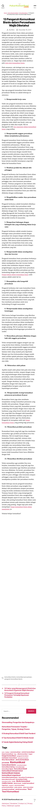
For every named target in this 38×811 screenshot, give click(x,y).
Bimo (12, 30)
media (13, 781)
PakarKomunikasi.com (15, 799)
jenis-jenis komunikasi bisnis (15, 63)
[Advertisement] (19, 595)
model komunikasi (28, 783)
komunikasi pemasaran (10, 777)
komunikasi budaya (21, 765)
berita (3, 752)
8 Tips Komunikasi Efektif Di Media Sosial (18, 738)
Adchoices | (6, 803)
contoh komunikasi (27, 752)
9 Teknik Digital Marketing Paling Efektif (17, 742)
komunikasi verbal (6, 781)
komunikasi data (19, 767)
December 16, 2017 (25, 30)
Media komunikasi (23, 781)
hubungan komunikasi (23, 758)
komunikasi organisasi (11, 775)
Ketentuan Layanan (13, 806)
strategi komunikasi (8, 789)
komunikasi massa (11, 773)
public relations (18, 787)
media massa (7, 783)
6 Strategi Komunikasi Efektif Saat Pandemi (18, 733)
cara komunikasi (15, 752)
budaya (7, 752)
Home (5, 13)
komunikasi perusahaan (24, 677)
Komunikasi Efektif (20, 769)
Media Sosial (17, 783)
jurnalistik (5, 763)
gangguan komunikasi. (23, 756)
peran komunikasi (19, 785)
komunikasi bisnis (10, 677)
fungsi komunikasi (9, 756)
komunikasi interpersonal (12, 771)
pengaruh (11, 785)
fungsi (30, 754)
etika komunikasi (22, 754)
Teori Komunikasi (10, 791)
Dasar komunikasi (7, 754)
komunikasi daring (8, 767)
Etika (15, 754)
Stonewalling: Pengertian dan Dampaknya (18, 722)
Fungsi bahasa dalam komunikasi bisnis (15, 275)
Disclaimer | (14, 803)
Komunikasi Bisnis (23, 13)
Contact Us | (23, 803)
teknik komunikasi (21, 789)
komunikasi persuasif (8, 779)
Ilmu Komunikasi (8, 760)
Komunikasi (17, 762)
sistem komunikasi (28, 787)
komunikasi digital (7, 769)
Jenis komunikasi (22, 760)
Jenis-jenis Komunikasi (13, 13)
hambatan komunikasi (9, 758)
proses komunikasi (7, 787)
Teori (29, 789)
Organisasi (5, 785)
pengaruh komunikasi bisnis (13, 679)
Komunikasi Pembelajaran (26, 777)
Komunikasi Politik (21, 779)
